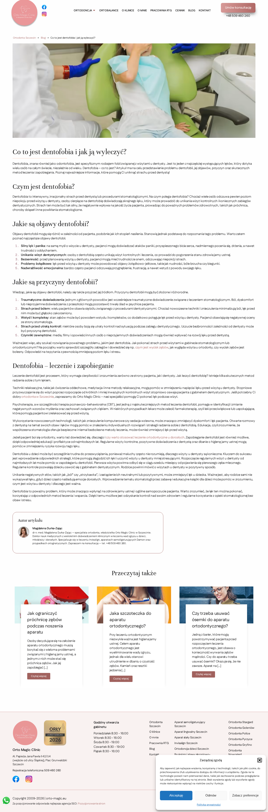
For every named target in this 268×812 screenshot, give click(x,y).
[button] (260, 760)
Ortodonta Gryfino (240, 745)
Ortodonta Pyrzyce (240, 739)
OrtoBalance (109, 10)
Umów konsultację (238, 7)
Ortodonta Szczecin (24, 38)
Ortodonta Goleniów (241, 728)
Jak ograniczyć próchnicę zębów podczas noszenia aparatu (45, 622)
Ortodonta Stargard (240, 722)
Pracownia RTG (161, 10)
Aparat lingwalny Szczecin (190, 732)
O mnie (142, 10)
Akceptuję (176, 795)
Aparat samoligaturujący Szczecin (189, 724)
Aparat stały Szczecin (187, 738)
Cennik (180, 10)
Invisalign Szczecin (186, 743)
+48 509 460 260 (238, 16)
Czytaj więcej (38, 676)
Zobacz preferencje (245, 795)
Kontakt (205, 10)
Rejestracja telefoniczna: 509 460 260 (37, 771)
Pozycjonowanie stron (91, 803)
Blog (192, 10)
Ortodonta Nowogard (235, 753)
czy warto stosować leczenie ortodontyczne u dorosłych (145, 437)
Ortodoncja (83, 10)
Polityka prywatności (208, 805)
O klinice (128, 10)
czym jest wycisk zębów (152, 347)
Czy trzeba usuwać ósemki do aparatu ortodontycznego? (211, 619)
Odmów (210, 795)
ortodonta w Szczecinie (37, 397)
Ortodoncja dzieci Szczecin (191, 749)
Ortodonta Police (239, 734)
